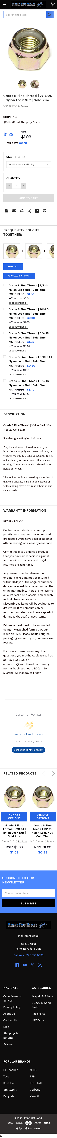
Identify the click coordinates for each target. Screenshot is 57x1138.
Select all (13, 266)
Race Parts (38, 1013)
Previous (44, 773)
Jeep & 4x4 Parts (42, 996)
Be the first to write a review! (28, 749)
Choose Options (17, 303)
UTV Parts (38, 1020)
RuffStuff (36, 1083)
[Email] (14, 210)
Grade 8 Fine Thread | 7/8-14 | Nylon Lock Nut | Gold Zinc (14, 831)
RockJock (9, 1083)
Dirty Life (8, 1096)
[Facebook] (6, 210)
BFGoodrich (10, 1070)
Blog (6, 1027)
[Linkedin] (37, 210)
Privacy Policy (11, 1007)
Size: (15, 157)
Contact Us (10, 1020)
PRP (32, 1076)
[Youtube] (25, 965)
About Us (9, 1013)
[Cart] (52, 4)
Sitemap (8, 1044)
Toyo (6, 1076)
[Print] (22, 210)
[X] (29, 210)
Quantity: (13, 178)
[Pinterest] (44, 210)
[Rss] (40, 965)
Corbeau (35, 1089)
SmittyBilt (10, 1089)
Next (52, 773)
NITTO (33, 1070)
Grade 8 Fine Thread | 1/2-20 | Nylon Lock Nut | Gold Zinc (42, 831)
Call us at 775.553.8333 (29, 955)
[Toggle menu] (4, 4)
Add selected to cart (19, 276)
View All (35, 1096)
